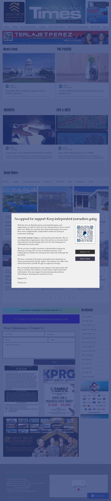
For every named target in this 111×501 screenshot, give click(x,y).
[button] (85, 259)
